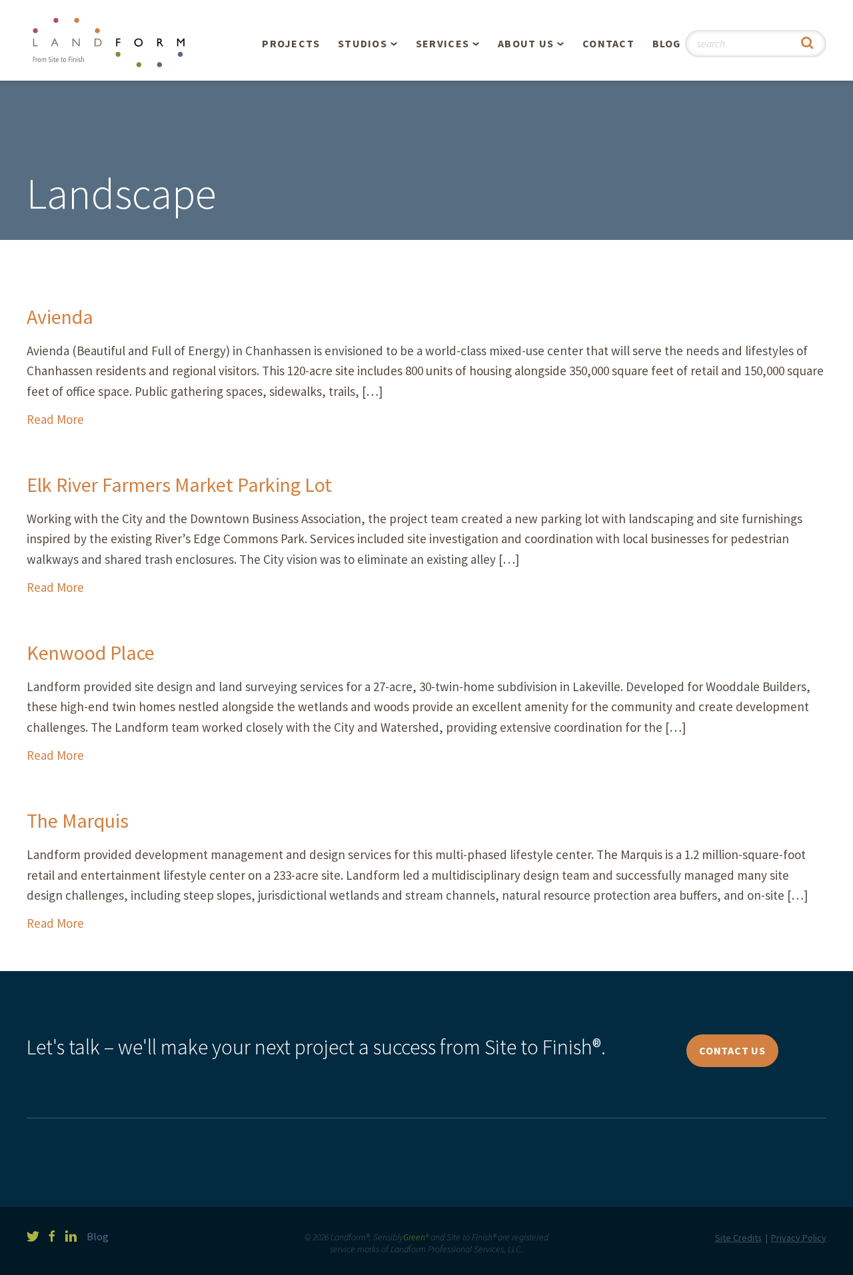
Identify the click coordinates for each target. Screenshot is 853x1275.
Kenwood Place (91, 652)
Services (442, 43)
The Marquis (78, 820)
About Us (526, 43)
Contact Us (732, 1050)
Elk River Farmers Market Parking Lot (179, 484)
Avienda (60, 316)
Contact (608, 43)
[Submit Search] (807, 43)
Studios (362, 43)
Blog (666, 43)
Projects (291, 43)
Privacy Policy (798, 1238)
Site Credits (738, 1238)
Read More (55, 419)
